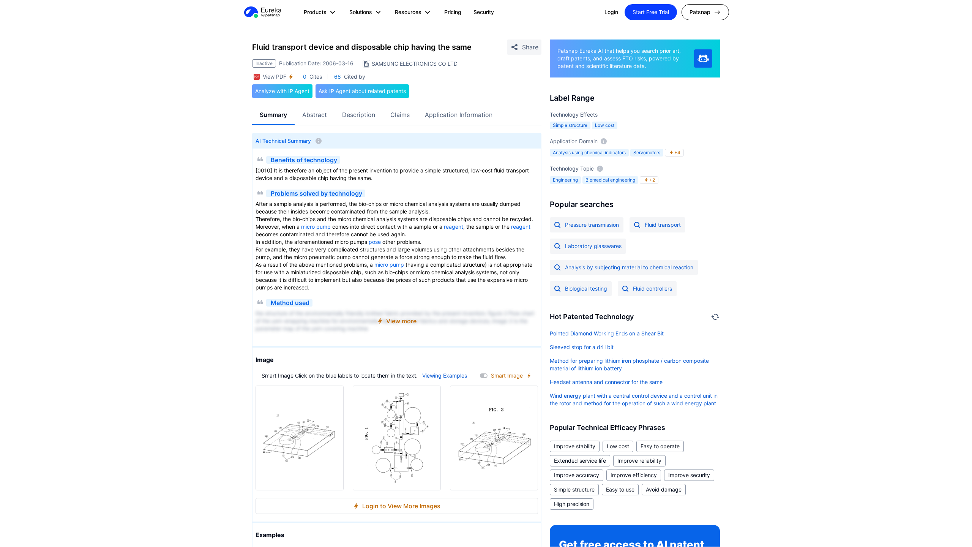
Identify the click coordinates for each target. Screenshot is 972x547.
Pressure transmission (592, 224)
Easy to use (620, 489)
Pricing (452, 12)
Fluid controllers (652, 288)
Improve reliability (639, 460)
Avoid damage (664, 489)
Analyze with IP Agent (282, 91)
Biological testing (586, 288)
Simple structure (570, 125)
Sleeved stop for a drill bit (582, 347)
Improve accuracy (576, 475)
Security (483, 12)
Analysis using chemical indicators (589, 152)
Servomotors (646, 152)
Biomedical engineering (610, 180)
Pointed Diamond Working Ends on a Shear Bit (607, 333)
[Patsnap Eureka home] (262, 12)
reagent (453, 226)
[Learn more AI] (703, 58)
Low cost (604, 125)
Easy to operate (660, 446)
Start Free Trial (651, 12)
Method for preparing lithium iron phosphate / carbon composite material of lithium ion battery (629, 364)
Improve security (689, 475)
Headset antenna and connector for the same (606, 382)
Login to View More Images (401, 506)
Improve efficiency (634, 475)
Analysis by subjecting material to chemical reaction (629, 267)
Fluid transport (663, 224)
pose (375, 242)
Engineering (565, 180)
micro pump (316, 226)
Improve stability (574, 446)
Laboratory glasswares (593, 246)
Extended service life (580, 460)
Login (611, 12)
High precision (571, 504)
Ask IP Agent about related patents (362, 91)
